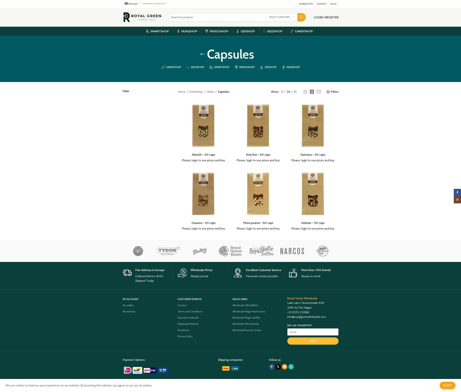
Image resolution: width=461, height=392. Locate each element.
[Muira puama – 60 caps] (258, 193)
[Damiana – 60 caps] (312, 125)
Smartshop (196, 91)
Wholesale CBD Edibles (245, 305)
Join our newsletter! (299, 325)
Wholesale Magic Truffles (246, 317)
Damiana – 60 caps (313, 154)
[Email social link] (287, 4)
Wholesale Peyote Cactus (246, 330)
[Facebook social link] (278, 4)
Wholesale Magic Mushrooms (248, 311)
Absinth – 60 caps (203, 154)
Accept (447, 385)
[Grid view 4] (319, 92)
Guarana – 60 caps (203, 223)
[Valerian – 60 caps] (312, 193)
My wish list (129, 311)
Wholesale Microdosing (245, 323)
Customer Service (190, 299)
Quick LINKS (239, 299)
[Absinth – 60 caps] (203, 125)
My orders (128, 305)
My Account (131, 299)
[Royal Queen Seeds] (230, 251)
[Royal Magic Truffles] (261, 251)
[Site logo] (142, 17)
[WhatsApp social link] (292, 4)
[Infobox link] (147, 275)
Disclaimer (183, 330)
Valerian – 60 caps (313, 223)
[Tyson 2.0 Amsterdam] (168, 251)
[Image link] (146, 370)
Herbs (210, 91)
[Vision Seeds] (138, 251)
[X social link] (282, 4)
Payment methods (188, 317)
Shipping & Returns (188, 323)
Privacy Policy (185, 336)
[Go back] (202, 54)
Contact (182, 305)
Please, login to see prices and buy (203, 160)
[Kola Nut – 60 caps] (258, 125)
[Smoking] (199, 251)
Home (181, 91)
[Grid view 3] (312, 92)
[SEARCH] (301, 17)
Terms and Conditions (190, 311)
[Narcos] (292, 251)
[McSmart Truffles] (323, 251)
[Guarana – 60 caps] (203, 193)
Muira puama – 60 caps (258, 223)
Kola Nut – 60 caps (258, 154)
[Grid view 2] (305, 92)
